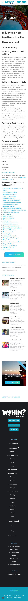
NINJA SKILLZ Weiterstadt (10, 224)
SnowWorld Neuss (14, 290)
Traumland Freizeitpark (15, 316)
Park (23, 297)
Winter (15, 298)
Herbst (18, 282)
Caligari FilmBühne (8, 244)
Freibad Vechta (7, 220)
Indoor (14, 344)
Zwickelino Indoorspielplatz (10, 204)
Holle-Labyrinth (7, 234)
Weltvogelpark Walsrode (9, 236)
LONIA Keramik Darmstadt (10, 222)
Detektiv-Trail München (15, 327)
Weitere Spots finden (14, 254)
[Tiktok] (23, 2)
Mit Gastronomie (13, 295)
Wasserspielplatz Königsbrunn (17, 278)
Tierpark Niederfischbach (10, 194)
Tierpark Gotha (7, 240)
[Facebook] (20, 2)
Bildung (22, 329)
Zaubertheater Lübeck (9, 206)
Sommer (20, 284)
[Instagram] (18, 2)
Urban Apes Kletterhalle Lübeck (11, 200)
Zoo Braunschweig (8, 232)
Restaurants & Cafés (14, 349)
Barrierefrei (15, 306)
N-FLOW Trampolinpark (9, 196)
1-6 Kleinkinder (18, 280)
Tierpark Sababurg (14, 303)
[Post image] (5, 283)
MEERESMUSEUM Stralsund (11, 212)
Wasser (11, 286)
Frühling (14, 282)
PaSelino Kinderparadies (16, 340)
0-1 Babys (12, 280)
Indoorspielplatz (19, 344)
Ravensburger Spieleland (10, 246)
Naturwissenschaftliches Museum (12, 208)
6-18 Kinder (19, 292)
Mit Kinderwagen (21, 295)
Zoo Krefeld (6, 250)
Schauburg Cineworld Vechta (11, 226)
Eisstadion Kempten (8, 218)
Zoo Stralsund (7, 214)
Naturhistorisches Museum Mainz (12, 242)
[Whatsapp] (25, 2)
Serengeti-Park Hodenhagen (10, 238)
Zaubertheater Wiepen (9, 198)
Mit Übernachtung (14, 297)
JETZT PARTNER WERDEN (11, 397)
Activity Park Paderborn (9, 230)
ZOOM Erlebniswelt (8, 248)
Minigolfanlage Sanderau (10, 192)
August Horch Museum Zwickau (12, 202)
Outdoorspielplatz (13, 284)
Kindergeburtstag (13, 283)
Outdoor (19, 283)
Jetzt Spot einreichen (14, 590)
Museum (19, 347)
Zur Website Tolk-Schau (8, 172)
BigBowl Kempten (8, 216)
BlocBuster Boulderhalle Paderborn (12, 228)
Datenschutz (14, 591)
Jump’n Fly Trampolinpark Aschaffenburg (14, 210)
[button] (3, 598)
